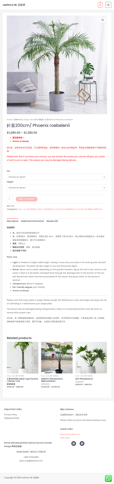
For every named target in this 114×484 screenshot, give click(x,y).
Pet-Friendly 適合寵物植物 (62, 209)
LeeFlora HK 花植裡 (14, 5)
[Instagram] (82, 443)
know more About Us (70, 434)
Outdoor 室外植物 (44, 209)
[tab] (12, 221)
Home (9, 119)
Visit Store (65, 438)
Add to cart (26, 199)
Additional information (32, 221)
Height (10, 182)
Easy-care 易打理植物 (34, 119)
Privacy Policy (10, 414)
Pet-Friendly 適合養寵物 (83, 209)
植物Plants (18, 119)
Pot (8, 171)
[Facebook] (73, 443)
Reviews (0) (52, 221)
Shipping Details (11, 418)
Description (12, 221)
